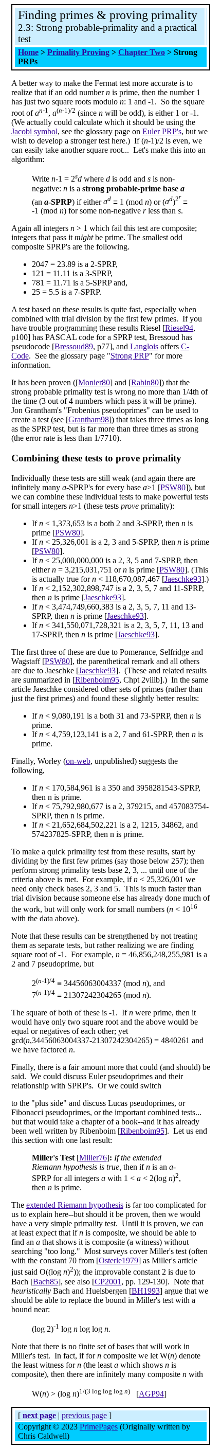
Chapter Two (141, 52)
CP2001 (108, 1281)
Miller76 (93, 1157)
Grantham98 (88, 419)
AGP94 (151, 1393)
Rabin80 (145, 382)
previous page (84, 1415)
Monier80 (94, 382)
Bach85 (45, 1281)
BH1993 (146, 1290)
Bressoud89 (73, 346)
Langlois (144, 346)
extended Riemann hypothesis (74, 1205)
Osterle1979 (118, 1260)
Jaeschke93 (182, 579)
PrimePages (99, 1426)
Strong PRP (129, 355)
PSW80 (173, 487)
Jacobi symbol (34, 131)
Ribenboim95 (97, 679)
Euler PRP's (161, 131)
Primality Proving (78, 52)
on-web (78, 761)
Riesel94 (179, 328)
